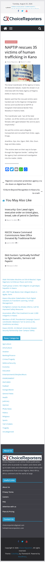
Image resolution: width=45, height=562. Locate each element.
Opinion (6, 405)
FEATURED (6, 382)
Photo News (7, 409)
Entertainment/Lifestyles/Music (15, 374)
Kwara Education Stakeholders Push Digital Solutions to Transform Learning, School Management (19, 300)
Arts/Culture (7, 348)
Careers (6, 497)
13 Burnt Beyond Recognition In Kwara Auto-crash (21, 191)
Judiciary (6, 401)
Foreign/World (8, 390)
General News (8, 393)
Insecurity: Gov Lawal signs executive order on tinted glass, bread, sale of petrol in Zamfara (22, 212)
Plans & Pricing (8, 511)
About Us (6, 487)
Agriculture (7, 344)
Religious (6, 416)
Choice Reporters (12, 62)
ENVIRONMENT (8, 378)
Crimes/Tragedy (9, 359)
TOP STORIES (8, 424)
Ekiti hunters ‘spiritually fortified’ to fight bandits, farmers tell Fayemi (22, 258)
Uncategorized (8, 432)
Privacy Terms (8, 492)
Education (6, 371)
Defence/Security (11, 42)
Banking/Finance (9, 355)
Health (5, 397)
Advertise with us (9, 506)
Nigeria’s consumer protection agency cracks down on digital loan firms (23, 182)
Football (6, 386)
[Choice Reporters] (5, 28)
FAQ (4, 502)
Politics (5, 413)
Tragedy (6, 428)
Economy (6, 367)
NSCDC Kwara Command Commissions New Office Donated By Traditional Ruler (20, 235)
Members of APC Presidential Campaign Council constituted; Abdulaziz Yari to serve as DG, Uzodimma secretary (21, 321)
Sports (5, 420)
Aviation (6, 352)
